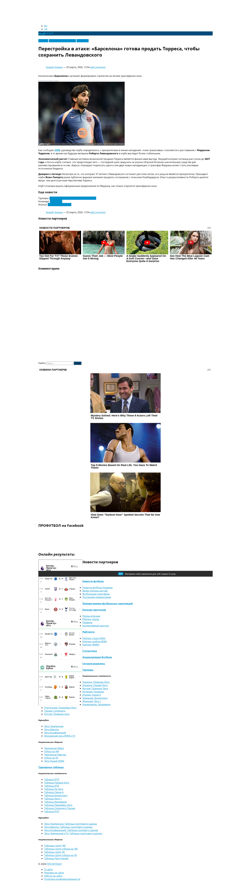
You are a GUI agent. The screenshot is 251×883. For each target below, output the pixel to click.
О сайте (48, 869)
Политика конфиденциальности (62, 879)
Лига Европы (51, 729)
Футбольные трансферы (62, 40)
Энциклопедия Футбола (97, 657)
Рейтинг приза (91, 619)
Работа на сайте (53, 875)
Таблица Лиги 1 (53, 798)
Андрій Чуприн (54, 67)
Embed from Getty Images (48, 81)
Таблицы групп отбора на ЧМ (61, 848)
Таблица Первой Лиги (56, 782)
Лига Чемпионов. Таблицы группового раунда (70, 823)
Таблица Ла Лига (53, 789)
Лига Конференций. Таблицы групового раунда (71, 830)
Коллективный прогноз (96, 625)
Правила (87, 622)
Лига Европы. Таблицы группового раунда (68, 827)
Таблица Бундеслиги (55, 795)
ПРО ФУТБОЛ (54, 864)
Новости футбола (93, 581)
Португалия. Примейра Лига (60, 707)
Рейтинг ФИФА (91, 644)
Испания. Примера (93, 691)
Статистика (90, 651)
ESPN (57, 150)
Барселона (56, 201)
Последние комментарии (97, 597)
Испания (43, 40)
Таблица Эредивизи (55, 801)
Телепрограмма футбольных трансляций (108, 603)
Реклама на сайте (54, 872)
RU (45, 25)
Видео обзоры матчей (95, 590)
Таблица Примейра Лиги (58, 805)
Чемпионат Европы (55, 754)
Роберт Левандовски (59, 204)
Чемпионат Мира (54, 748)
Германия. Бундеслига (95, 698)
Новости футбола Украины (98, 587)
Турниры (88, 669)
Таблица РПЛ (51, 811)
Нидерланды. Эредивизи (96, 704)
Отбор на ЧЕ (51, 757)
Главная (48, 33)
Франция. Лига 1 (92, 701)
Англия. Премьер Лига (95, 688)
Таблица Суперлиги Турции (59, 808)
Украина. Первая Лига (95, 685)
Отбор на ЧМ (51, 751)
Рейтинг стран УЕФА (94, 638)
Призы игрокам (91, 616)
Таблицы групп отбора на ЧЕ (60, 855)
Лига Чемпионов (53, 726)
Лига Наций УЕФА (54, 761)
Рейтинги (89, 631)
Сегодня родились (94, 663)
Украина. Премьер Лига (96, 682)
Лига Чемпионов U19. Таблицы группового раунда (73, 833)
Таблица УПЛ (51, 779)
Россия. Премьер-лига (56, 714)
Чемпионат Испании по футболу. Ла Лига (73, 198)
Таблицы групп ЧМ (55, 845)
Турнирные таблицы (51, 767)
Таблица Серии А (53, 792)
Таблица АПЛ (51, 785)
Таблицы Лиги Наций (56, 858)
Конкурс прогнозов (94, 609)
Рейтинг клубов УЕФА (95, 641)
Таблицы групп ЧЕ (54, 852)
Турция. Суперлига (54, 710)
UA (45, 29)
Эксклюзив (83, 40)
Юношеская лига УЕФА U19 (59, 735)
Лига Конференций (55, 732)
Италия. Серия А (92, 694)
